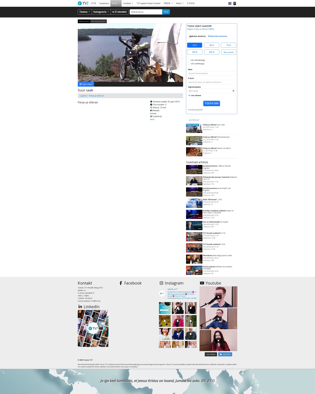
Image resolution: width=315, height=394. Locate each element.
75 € (228, 45)
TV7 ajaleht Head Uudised (148, 3)
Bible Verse (234, 3)
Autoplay (194, 120)
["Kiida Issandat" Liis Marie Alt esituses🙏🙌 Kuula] (191, 308)
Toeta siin (211, 103)
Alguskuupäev (194, 87)
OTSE (93, 3)
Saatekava (104, 3)
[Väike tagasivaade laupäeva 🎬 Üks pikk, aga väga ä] (191, 321)
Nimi (190, 69)
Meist (178, 3)
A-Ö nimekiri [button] (119, 11)
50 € (211, 45)
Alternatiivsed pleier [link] (98, 21)
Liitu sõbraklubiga (198, 60)
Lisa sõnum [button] (195, 95)
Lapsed (83, 95)
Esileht (83, 3)
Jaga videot (87, 84)
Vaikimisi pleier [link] (84, 21)
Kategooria (100, 11)
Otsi (166, 11)
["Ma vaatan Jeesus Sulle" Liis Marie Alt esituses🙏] (178, 308)
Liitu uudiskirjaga (197, 63)
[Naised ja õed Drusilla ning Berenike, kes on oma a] (165, 334)
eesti (152, 119)
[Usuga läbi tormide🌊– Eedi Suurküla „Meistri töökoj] (191, 347)
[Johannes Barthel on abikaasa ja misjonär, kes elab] (191, 334)
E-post (191, 78)
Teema (83, 11)
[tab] (197, 36)
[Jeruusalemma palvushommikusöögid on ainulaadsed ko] (178, 334)
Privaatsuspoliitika (195, 109)
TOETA (167, 3)
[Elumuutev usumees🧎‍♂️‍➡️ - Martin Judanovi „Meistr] (165, 347)
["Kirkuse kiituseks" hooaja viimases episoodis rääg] (178, 321)
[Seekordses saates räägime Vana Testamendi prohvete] (178, 347)
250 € (211, 52)
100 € (194, 52)
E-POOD (191, 3)
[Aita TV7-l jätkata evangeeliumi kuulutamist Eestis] (165, 308)
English (229, 3)
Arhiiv (114, 3)
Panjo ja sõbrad (96, 95)
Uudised (127, 3)
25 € (194, 45)
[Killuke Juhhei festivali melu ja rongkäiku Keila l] (165, 321)
